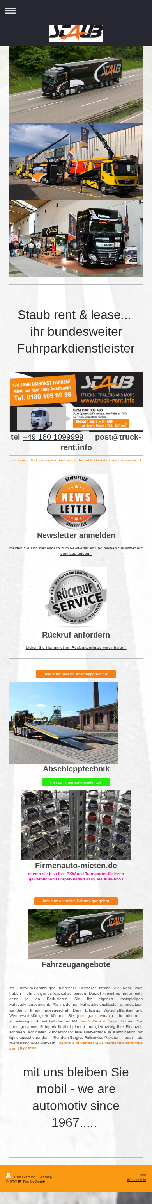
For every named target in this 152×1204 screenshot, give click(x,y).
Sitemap (45, 1177)
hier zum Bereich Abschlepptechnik (76, 674)
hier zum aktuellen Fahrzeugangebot (76, 901)
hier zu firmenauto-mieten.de (76, 782)
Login (142, 1175)
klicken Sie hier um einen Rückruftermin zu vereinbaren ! (76, 647)
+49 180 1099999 (53, 437)
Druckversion (25, 1177)
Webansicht (136, 1180)
